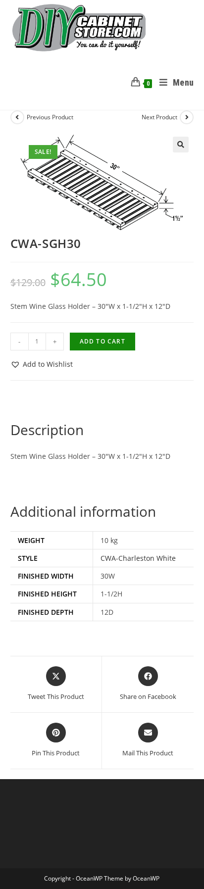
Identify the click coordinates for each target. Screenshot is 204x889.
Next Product (159, 117)
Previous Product (50, 117)
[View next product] (187, 117)
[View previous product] (17, 117)
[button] (181, 144)
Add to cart (102, 341)
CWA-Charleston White (138, 558)
